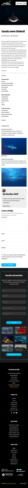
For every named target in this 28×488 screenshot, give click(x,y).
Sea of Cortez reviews (6, 114)
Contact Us (14, 406)
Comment (4, 217)
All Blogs (3, 75)
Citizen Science (5, 100)
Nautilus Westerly (14, 436)
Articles (14, 456)
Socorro (8, 36)
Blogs (14, 448)
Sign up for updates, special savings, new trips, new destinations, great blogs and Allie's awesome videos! (14, 282)
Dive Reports (4, 110)
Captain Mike (4, 97)
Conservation (4, 99)
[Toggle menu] (25, 3)
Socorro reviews (5, 112)
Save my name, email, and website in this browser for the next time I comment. (13, 257)
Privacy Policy (14, 379)
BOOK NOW (19, 3)
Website (3, 248)
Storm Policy (14, 377)
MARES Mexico (14, 464)
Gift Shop (14, 458)
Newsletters (14, 450)
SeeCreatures (14, 462)
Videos (14, 454)
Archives (3, 120)
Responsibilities (14, 375)
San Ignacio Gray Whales (7, 83)
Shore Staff (14, 402)
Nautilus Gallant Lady (14, 433)
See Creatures (4, 91)
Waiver (14, 383)
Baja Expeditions (14, 460)
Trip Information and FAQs (14, 373)
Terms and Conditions (14, 381)
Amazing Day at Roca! (6, 129)
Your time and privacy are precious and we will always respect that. (13, 317)
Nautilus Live (14, 408)
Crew (4, 36)
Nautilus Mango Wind (14, 435)
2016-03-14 (15, 36)
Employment (14, 404)
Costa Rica (4, 89)
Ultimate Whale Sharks (7, 85)
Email (3, 241)
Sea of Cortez (4, 87)
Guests (3, 104)
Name (3, 234)
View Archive (7, 206)
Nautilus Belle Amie (14, 429)
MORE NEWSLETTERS (14, 354)
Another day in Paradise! (7, 159)
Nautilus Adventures (11, 483)
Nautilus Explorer (14, 427)
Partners (14, 398)
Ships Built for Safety (14, 425)
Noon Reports (4, 116)
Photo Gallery (14, 452)
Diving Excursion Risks (14, 385)
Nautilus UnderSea (14, 431)
